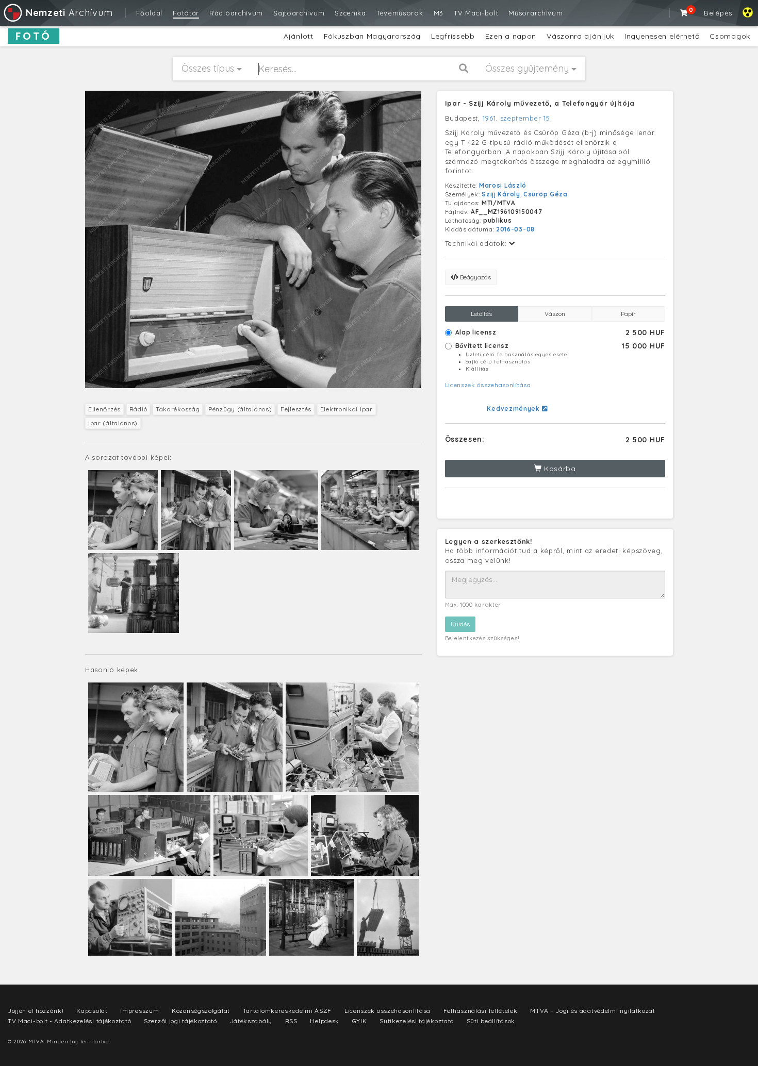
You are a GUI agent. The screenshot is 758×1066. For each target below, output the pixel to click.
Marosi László (502, 185)
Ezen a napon (510, 36)
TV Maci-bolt (476, 13)
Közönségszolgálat (201, 1010)
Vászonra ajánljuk (580, 36)
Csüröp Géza (545, 194)
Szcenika (350, 13)
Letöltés (481, 314)
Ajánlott (299, 36)
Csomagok (730, 36)
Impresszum (139, 1010)
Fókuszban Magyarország (372, 36)
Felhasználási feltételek (480, 1010)
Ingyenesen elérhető (661, 36)
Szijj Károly (501, 194)
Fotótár (186, 13)
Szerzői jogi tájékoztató (180, 1021)
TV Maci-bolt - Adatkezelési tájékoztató (69, 1021)
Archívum (69, 13)
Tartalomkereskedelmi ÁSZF (287, 1010)
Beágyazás (474, 277)
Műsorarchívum (535, 13)
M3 (438, 13)
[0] (684, 13)
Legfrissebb (453, 36)
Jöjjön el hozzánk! (36, 1010)
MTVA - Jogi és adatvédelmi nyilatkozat (592, 1010)
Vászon (555, 314)
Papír (628, 314)
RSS (291, 1021)
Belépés (718, 13)
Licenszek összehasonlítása (488, 385)
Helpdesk (324, 1021)
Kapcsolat (91, 1010)
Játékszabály (251, 1021)
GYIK (359, 1021)
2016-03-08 (515, 229)
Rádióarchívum (236, 13)
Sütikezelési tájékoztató (417, 1021)
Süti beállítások (491, 1021)
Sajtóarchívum (298, 13)
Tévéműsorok (399, 13)
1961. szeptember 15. (517, 118)
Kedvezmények (514, 408)
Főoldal (149, 13)
